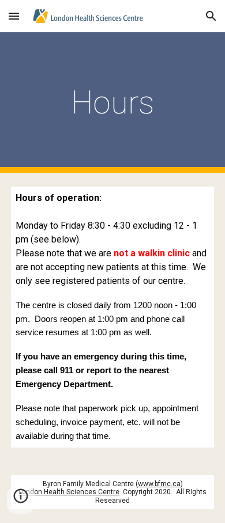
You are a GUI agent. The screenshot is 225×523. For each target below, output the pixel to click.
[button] (14, 16)
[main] (112, 102)
